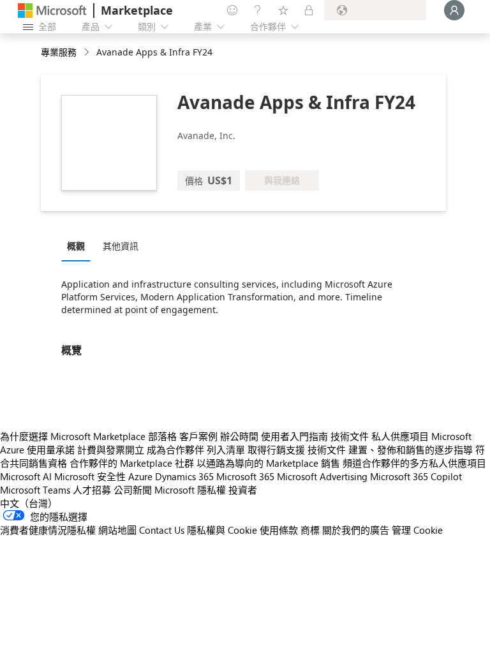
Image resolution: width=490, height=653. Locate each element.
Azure (140, 476)
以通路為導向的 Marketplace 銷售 (268, 463)
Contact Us (161, 530)
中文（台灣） (28, 503)
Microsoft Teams (35, 489)
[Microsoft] (52, 10)
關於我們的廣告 (355, 530)
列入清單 (226, 449)
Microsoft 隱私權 (190, 489)
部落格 (162, 436)
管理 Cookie (417, 530)
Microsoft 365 (245, 476)
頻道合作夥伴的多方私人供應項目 (414, 463)
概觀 (76, 246)
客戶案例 (198, 436)
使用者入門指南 (294, 436)
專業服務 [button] (59, 52)
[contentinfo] (88, 52)
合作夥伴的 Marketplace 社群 (132, 463)
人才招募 (92, 489)
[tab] (79, 245)
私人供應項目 (400, 436)
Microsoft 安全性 (90, 476)
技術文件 (349, 436)
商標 (310, 530)
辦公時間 (239, 436)
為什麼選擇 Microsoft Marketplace (72, 436)
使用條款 (279, 530)
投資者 (242, 489)
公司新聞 (133, 489)
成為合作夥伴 (175, 449)
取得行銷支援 (276, 449)
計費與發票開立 (110, 449)
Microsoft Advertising (322, 476)
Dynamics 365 (184, 476)
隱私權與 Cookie (222, 530)
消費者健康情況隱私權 (48, 530)
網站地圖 (117, 530)
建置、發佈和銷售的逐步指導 (410, 449)
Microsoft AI (26, 476)
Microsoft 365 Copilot (416, 476)
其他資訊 (120, 246)
